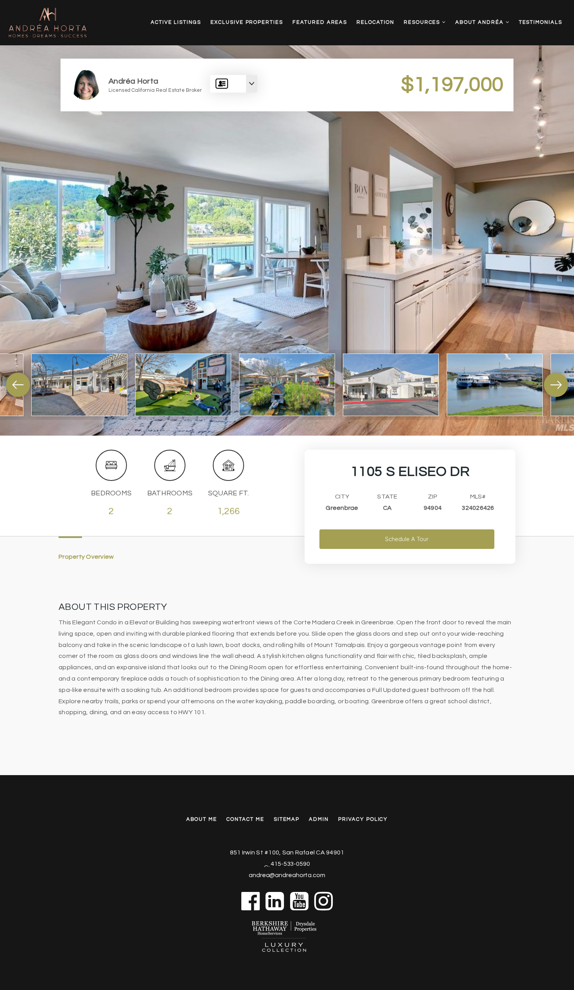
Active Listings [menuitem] (176, 22)
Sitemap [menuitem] (287, 819)
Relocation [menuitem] (375, 22)
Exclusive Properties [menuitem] (246, 22)
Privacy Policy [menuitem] (363, 819)
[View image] (79, 385)
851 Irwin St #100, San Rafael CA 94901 (287, 852)
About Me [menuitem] (201, 819)
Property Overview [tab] (86, 557)
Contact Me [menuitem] (245, 819)
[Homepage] (59, 22)
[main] (287, 387)
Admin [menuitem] (319, 819)
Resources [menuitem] (423, 22)
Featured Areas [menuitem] (319, 22)
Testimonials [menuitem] (540, 22)
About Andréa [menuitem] (480, 22)
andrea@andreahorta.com (287, 875)
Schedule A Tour (407, 539)
